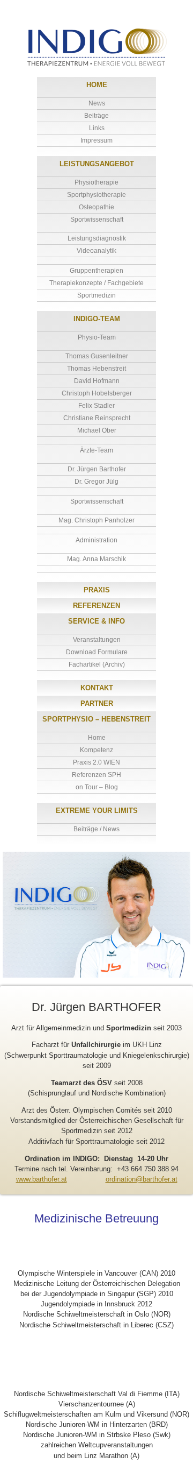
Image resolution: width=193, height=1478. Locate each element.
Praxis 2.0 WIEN (96, 762)
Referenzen (96, 606)
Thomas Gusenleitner (96, 356)
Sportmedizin (96, 295)
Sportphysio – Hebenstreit (96, 719)
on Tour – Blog (97, 787)
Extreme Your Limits (97, 811)
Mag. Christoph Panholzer (96, 520)
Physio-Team (97, 337)
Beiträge (96, 115)
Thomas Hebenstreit (96, 368)
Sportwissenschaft (96, 219)
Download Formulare (97, 652)
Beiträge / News (96, 829)
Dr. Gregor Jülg (96, 481)
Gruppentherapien (96, 270)
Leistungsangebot (97, 164)
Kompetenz (96, 750)
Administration (96, 540)
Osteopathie (96, 207)
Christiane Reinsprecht (96, 418)
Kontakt (96, 688)
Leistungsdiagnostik (97, 238)
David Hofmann (97, 381)
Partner (96, 703)
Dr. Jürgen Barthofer (97, 469)
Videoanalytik (96, 250)
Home (96, 85)
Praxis (97, 590)
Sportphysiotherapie (96, 195)
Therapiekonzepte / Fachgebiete (96, 283)
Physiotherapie (96, 182)
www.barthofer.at (41, 1179)
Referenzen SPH (96, 775)
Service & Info (96, 621)
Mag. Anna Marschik (96, 559)
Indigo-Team (96, 319)
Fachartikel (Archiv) (97, 664)
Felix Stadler (96, 405)
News (96, 103)
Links (97, 128)
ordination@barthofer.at (141, 1179)
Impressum (96, 140)
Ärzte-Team (96, 450)
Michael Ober (96, 430)
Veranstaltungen (97, 639)
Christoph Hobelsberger (97, 393)
